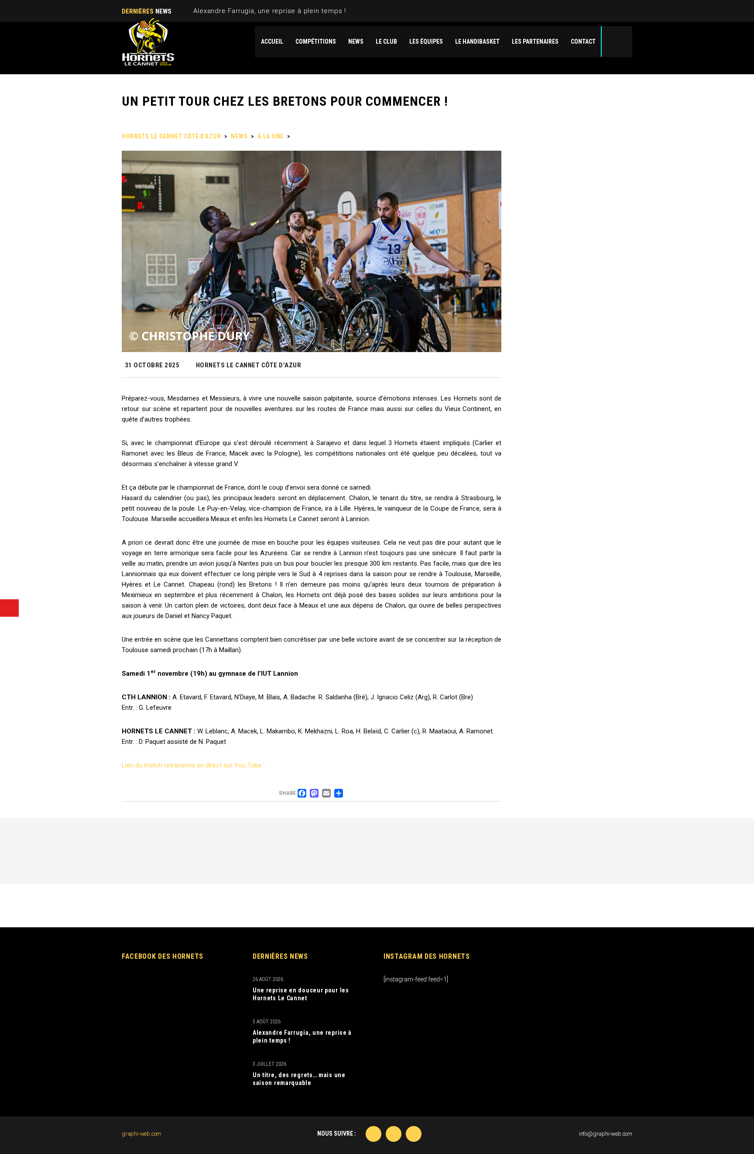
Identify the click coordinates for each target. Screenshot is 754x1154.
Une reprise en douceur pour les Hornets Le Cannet (301, 994)
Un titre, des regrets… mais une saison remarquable (299, 1078)
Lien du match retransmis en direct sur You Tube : (193, 765)
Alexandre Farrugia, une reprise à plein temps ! (269, 11)
